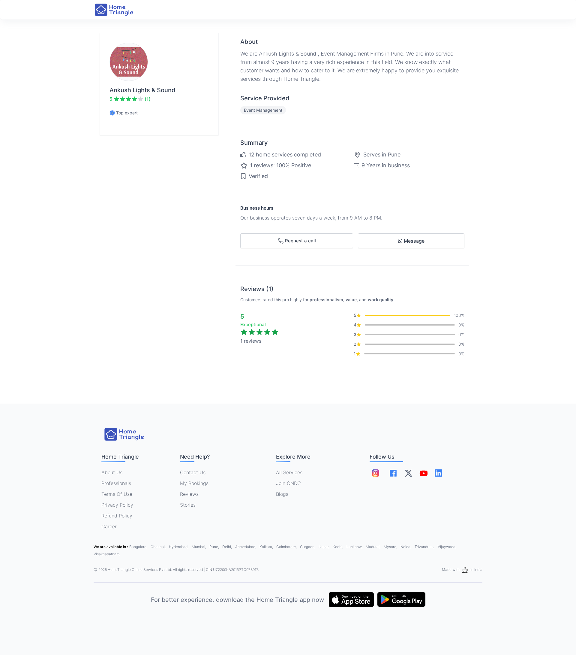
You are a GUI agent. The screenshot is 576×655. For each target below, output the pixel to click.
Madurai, (373, 546)
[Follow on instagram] (376, 473)
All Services (289, 472)
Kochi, (338, 546)
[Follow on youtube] (423, 473)
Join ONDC (288, 483)
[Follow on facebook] (393, 473)
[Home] (120, 10)
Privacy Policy (117, 505)
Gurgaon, (308, 546)
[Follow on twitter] (408, 473)
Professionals (116, 483)
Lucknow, (354, 546)
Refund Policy (116, 516)
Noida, (406, 546)
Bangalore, (138, 546)
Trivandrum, (425, 546)
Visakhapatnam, (107, 554)
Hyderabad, (179, 546)
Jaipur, (324, 546)
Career (109, 526)
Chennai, (158, 546)
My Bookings (194, 483)
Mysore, (391, 546)
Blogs (282, 494)
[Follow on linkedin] (438, 473)
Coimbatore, (287, 546)
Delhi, (227, 546)
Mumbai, (199, 546)
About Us (111, 472)
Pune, (214, 546)
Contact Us (193, 472)
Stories (188, 505)
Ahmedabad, (246, 546)
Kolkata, (267, 546)
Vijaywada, (447, 546)
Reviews (189, 494)
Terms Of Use (116, 494)
